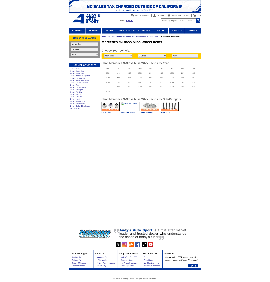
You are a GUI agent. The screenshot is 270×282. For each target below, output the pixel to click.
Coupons (147, 257)
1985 (150, 68)
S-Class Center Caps (77, 71)
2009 (118, 82)
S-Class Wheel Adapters (78, 78)
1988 (182, 68)
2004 (161, 77)
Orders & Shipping (79, 263)
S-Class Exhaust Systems (79, 83)
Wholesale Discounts (152, 266)
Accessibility (101, 266)
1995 (161, 73)
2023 (172, 87)
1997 (182, 73)
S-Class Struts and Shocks (79, 101)
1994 (150, 73)
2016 (193, 82)
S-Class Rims (74, 85)
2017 (108, 87)
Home (104, 37)
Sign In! (129, 20)
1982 (118, 68)
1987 (172, 68)
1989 (193, 68)
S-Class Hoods (75, 99)
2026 (108, 91)
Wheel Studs (165, 112)
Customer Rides (127, 260)
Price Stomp (148, 260)
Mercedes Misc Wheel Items (134, 37)
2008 (108, 82)
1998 (193, 73)
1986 (161, 68)
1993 (140, 73)
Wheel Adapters (147, 112)
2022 (161, 87)
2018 (118, 87)
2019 (129, 87)
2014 (172, 82)
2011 (140, 82)
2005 (172, 77)
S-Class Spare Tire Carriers (79, 80)
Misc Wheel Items (115, 37)
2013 (161, 82)
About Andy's (101, 257)
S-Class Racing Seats (77, 103)
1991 (118, 73)
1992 (129, 73)
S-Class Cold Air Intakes (78, 87)
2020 (140, 87)
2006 (182, 77)
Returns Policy (77, 260)
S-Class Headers (76, 97)
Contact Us (76, 257)
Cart (198, 15)
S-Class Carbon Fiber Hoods (80, 106)
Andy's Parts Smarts (180, 15)
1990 (108, 73)
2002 (140, 77)
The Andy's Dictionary (129, 263)
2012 (150, 82)
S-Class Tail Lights (76, 92)
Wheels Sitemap (75, 108)
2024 (182, 87)
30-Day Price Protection (106, 263)
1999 (108, 77)
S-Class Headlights (76, 90)
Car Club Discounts (151, 263)
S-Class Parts (74, 69)
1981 (108, 68)
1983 (129, 68)
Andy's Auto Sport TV (129, 257)
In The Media (102, 260)
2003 (150, 77)
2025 (193, 87)
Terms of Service (78, 266)
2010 (129, 82)
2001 (129, 77)
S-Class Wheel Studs (77, 73)
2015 (182, 82)
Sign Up (192, 265)
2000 (118, 77)
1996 (172, 73)
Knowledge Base (127, 266)
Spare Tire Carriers (128, 112)
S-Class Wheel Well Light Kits (80, 76)
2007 (193, 77)
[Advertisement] (84, 155)
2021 (150, 87)
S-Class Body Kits (76, 94)
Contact (160, 15)
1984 (140, 68)
